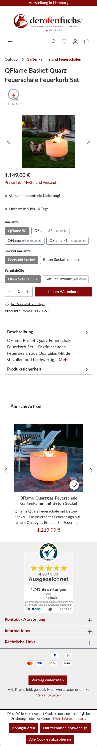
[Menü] (10, 41)
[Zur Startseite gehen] (48, 21)
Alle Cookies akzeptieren (50, 739)
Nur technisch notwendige (65, 728)
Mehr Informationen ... (69, 719)
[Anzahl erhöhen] (28, 291)
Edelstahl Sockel (21, 260)
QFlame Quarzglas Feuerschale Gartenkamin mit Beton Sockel (48, 501)
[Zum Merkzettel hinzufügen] (74, 485)
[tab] (48, 344)
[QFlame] (48, 97)
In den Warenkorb (63, 292)
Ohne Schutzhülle (22, 279)
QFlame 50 (17, 231)
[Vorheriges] (8, 141)
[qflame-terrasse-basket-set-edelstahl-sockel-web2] (48, 141)
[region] (48, 141)
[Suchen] (52, 41)
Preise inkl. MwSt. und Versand (30, 182)
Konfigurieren (23, 728)
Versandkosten (48, 695)
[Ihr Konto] (75, 41)
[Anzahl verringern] (10, 291)
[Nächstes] (88, 141)
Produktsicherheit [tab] (24, 369)
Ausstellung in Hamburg (48, 3)
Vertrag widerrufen (48, 680)
